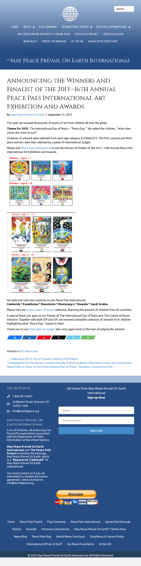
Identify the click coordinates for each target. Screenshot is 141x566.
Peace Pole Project (87, 34)
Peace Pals (31, 351)
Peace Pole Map (41, 536)
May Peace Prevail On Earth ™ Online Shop (44, 34)
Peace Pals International (111, 27)
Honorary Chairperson (55, 529)
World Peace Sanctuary (103, 41)
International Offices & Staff (44, 544)
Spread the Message (54, 41)
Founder (31, 529)
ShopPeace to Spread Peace (107, 536)
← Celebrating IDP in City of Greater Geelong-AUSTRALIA (42, 358)
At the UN (77, 41)
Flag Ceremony (48, 27)
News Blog (30, 41)
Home (15, 27)
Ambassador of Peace (40, 309)
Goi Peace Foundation (80, 544)
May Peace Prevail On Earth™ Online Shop (100, 529)
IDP (21, 351)
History (16, 529)
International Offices (75, 27)
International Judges (42, 329)
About (27, 27)
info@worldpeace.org (25, 411)
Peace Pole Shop (113, 34)
